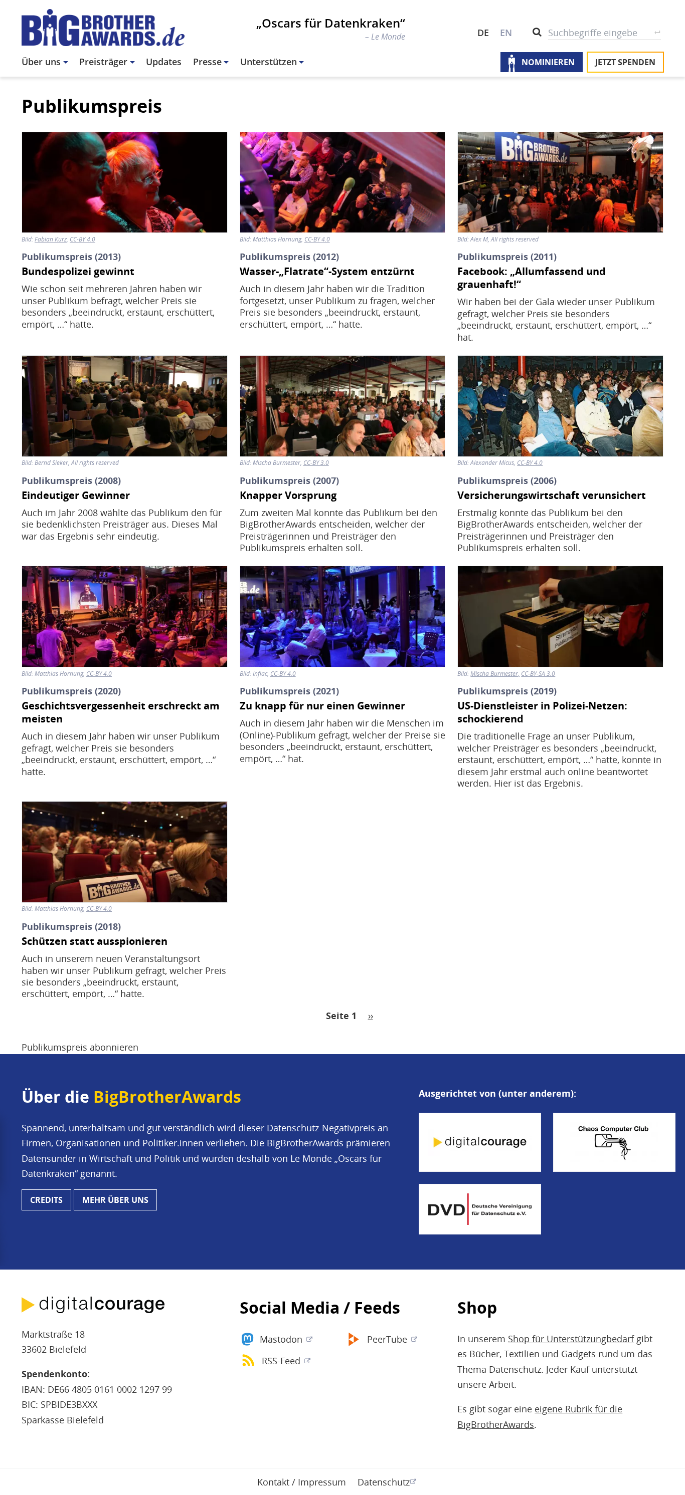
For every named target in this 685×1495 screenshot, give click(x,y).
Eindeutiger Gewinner (76, 495)
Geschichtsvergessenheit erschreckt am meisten (121, 712)
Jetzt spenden (625, 62)
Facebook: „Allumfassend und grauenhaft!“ (531, 278)
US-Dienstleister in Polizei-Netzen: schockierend (542, 712)
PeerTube (387, 1339)
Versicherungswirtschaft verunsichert (551, 495)
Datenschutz (384, 1482)
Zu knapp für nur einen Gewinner (322, 705)
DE (483, 33)
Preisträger (103, 62)
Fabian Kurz (51, 239)
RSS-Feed (281, 1361)
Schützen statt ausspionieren (94, 941)
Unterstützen (268, 62)
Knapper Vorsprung (288, 495)
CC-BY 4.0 (82, 239)
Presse (207, 62)
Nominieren (548, 62)
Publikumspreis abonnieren (80, 1047)
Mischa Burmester (494, 674)
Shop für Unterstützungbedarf (571, 1339)
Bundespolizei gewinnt (78, 271)
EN (506, 33)
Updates (164, 62)
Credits (46, 1199)
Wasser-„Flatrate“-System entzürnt (327, 271)
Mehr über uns (115, 1199)
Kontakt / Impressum (301, 1482)
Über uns (41, 62)
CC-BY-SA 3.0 (538, 674)
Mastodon (281, 1339)
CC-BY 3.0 (316, 463)
